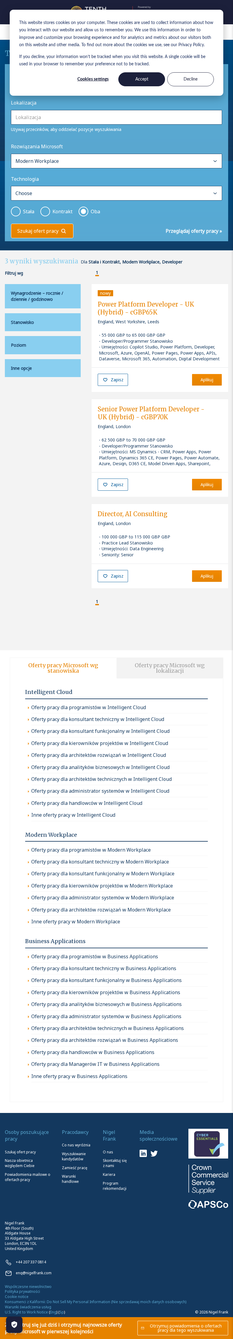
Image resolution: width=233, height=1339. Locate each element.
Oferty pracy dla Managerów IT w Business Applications (95, 1064)
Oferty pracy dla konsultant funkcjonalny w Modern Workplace (102, 873)
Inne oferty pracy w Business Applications (79, 1076)
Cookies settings (93, 79)
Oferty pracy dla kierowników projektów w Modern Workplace (102, 885)
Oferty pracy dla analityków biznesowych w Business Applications (106, 1004)
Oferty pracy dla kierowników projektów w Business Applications (105, 992)
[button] (92, 273)
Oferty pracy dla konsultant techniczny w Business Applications (103, 968)
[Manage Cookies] (14, 1325)
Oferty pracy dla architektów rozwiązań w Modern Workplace (101, 909)
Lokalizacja (23, 102)
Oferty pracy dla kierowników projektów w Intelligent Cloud (99, 743)
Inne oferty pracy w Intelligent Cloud (73, 815)
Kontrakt (62, 211)
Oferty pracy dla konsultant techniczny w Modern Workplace (100, 861)
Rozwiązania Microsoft (37, 146)
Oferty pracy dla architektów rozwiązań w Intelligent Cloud (98, 755)
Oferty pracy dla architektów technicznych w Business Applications (107, 1028)
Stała (28, 211)
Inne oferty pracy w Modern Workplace (75, 921)
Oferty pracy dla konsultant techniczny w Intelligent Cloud (97, 719)
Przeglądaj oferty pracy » (194, 231)
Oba (95, 211)
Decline (191, 79)
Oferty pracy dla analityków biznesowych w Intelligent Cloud (100, 767)
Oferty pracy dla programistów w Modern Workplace (91, 849)
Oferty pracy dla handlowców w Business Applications (92, 1052)
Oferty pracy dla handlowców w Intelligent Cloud (86, 803)
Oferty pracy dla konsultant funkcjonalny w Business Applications (106, 980)
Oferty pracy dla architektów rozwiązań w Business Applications (104, 1040)
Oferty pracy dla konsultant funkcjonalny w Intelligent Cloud (100, 731)
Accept (141, 79)
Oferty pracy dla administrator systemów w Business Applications (106, 1016)
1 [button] (97, 272)
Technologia (25, 179)
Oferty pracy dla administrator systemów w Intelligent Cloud (100, 791)
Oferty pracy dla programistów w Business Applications (94, 956)
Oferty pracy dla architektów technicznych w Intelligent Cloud (101, 779)
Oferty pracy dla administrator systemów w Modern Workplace (102, 897)
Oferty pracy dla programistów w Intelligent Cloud (88, 707)
